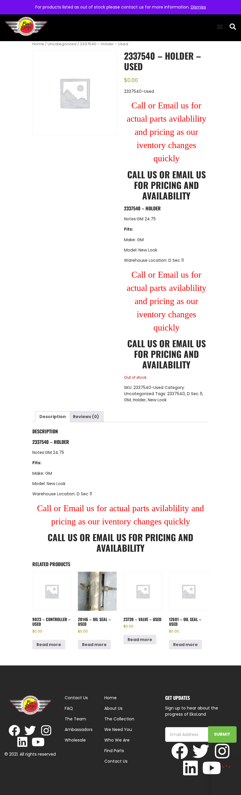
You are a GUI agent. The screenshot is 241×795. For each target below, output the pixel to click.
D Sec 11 (194, 394)
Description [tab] (52, 417)
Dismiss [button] (198, 7)
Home (38, 44)
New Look (157, 400)
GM (127, 400)
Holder (139, 400)
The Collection (119, 719)
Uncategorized (62, 44)
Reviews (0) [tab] (86, 417)
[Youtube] (38, 742)
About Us (113, 708)
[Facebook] (14, 730)
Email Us (189, 174)
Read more (48, 645)
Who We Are (117, 740)
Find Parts (114, 751)
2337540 (176, 394)
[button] (220, 26)
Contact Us (116, 761)
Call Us (142, 174)
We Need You (118, 729)
